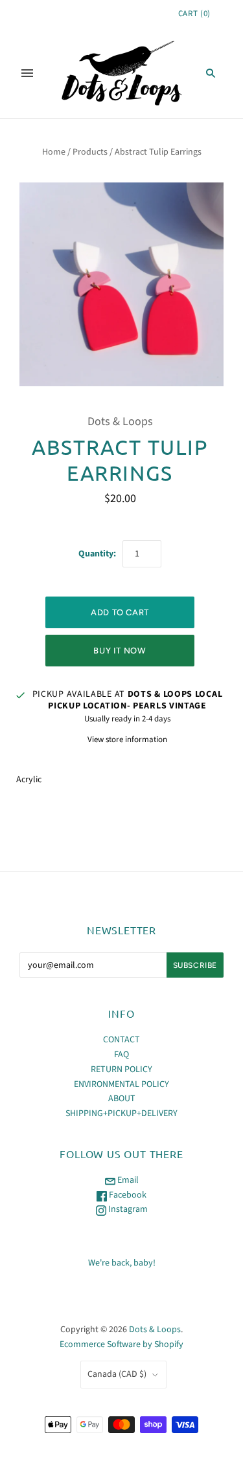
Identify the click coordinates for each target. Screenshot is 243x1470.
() (194, 13)
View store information (127, 739)
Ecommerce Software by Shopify (121, 1344)
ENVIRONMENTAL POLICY (121, 1084)
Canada (116, 1374)
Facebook (126, 1195)
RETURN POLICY (121, 1069)
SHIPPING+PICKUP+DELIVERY (121, 1113)
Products (90, 152)
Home (53, 152)
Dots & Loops (120, 421)
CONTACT (121, 1039)
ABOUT (121, 1098)
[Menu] (27, 73)
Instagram (127, 1209)
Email (127, 1180)
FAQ (121, 1054)
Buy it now (119, 650)
